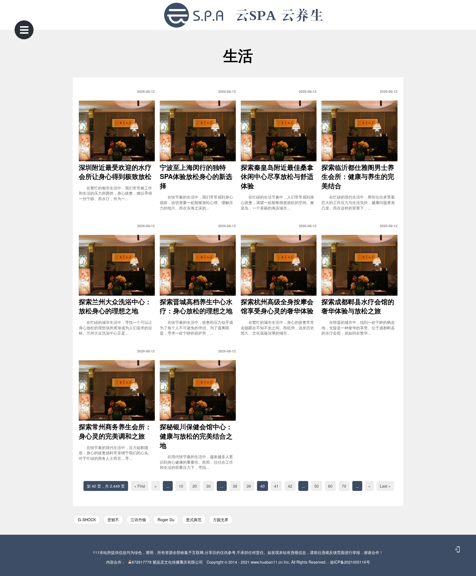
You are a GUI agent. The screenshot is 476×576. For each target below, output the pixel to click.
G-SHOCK (87, 519)
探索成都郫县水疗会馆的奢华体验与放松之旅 (357, 306)
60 (330, 486)
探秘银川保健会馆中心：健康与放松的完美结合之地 (196, 436)
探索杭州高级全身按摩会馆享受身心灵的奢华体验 (277, 306)
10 (181, 486)
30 (208, 486)
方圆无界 (220, 519)
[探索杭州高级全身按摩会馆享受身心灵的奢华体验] (279, 265)
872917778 (142, 562)
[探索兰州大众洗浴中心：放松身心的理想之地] (117, 265)
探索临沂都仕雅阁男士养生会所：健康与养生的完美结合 (357, 176)
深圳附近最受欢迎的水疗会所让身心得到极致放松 (115, 171)
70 (344, 486)
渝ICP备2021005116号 (350, 562)
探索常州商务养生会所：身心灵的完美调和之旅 (115, 431)
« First (139, 486)
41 (276, 486)
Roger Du (166, 519)
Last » (385, 486)
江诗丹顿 (138, 519)
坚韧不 (113, 519)
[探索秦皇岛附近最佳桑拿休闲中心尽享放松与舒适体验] (279, 130)
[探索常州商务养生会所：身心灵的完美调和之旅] (117, 390)
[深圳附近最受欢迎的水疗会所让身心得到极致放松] (117, 130)
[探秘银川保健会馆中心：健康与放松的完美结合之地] (198, 390)
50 (316, 486)
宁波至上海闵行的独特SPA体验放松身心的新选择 (196, 176)
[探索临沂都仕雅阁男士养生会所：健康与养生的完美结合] (359, 130)
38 (235, 486)
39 (249, 486)
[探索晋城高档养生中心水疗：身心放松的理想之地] (198, 265)
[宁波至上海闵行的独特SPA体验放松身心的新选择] (198, 130)
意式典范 (193, 519)
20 (195, 486)
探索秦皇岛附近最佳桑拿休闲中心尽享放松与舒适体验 (277, 176)
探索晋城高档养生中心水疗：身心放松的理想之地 (196, 306)
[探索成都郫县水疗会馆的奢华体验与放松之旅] (359, 265)
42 (290, 486)
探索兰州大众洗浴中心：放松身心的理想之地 (115, 306)
